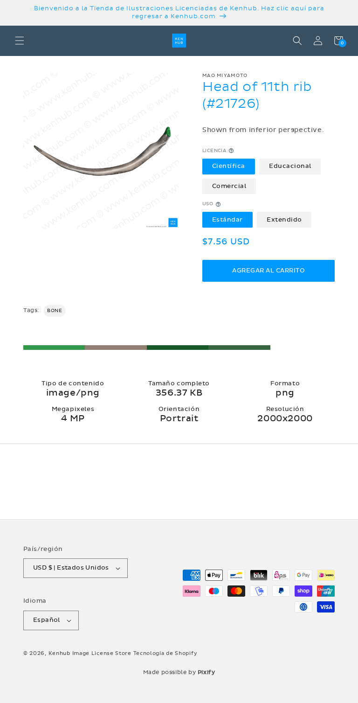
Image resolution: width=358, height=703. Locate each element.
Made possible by (179, 672)
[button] (19, 40)
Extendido (284, 219)
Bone (54, 310)
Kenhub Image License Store (89, 653)
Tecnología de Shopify (165, 653)
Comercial (229, 186)
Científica (228, 166)
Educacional (290, 166)
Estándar (227, 219)
